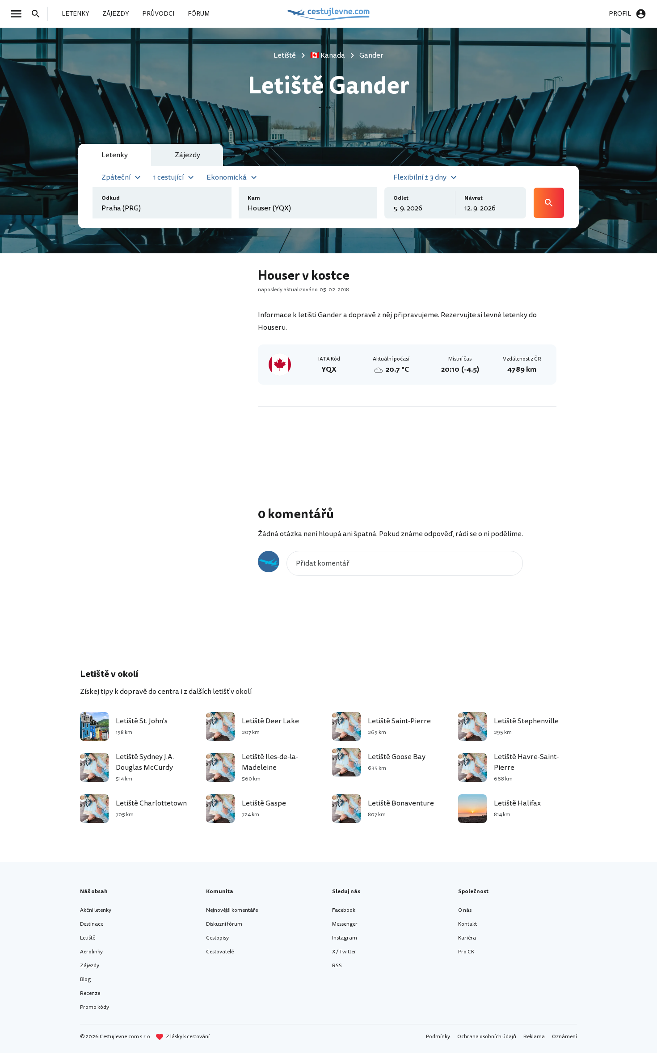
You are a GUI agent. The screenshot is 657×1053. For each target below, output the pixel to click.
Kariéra (467, 938)
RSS (337, 965)
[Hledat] (38, 14)
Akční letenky (95, 910)
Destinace (91, 924)
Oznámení (564, 1036)
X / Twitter (344, 952)
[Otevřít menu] (19, 14)
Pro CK (466, 952)
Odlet (401, 198)
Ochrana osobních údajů (486, 1036)
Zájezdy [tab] (187, 155)
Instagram (344, 938)
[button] (122, 176)
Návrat (473, 198)
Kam (254, 198)
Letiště (87, 938)
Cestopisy (217, 938)
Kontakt (467, 924)
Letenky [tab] (114, 155)
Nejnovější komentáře (232, 910)
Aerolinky (91, 952)
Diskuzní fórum (224, 924)
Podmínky (438, 1036)
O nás (465, 910)
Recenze (90, 993)
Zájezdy (89, 965)
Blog (85, 979)
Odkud (110, 198)
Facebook (343, 910)
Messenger (345, 924)
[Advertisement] (168, 400)
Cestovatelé (220, 952)
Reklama (534, 1036)
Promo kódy (94, 1007)
